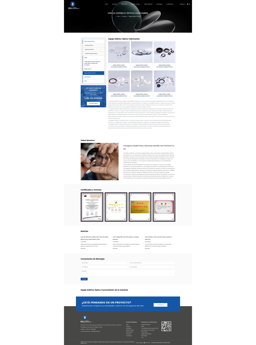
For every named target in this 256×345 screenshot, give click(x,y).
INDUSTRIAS (124, 4)
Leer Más (83, 248)
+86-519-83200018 (94, 98)
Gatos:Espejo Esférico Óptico (119, 67)
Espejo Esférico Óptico (90, 73)
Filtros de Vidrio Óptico (91, 53)
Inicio (106, 4)
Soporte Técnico (135, 4)
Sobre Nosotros (148, 4)
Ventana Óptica (89, 45)
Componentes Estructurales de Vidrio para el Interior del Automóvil (92, 63)
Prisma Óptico (87, 69)
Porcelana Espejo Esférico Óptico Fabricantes (148, 153)
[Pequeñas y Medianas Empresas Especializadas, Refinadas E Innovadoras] (140, 207)
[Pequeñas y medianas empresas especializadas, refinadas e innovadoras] (164, 207)
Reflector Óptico (89, 49)
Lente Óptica (87, 77)
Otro (85, 81)
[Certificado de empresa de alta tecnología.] (116, 207)
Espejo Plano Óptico (89, 41)
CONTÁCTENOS (93, 103)
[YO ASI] (92, 207)
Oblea (85, 57)
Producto (114, 4)
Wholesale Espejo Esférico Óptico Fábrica (160, 342)
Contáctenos (169, 4)
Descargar (159, 4)
